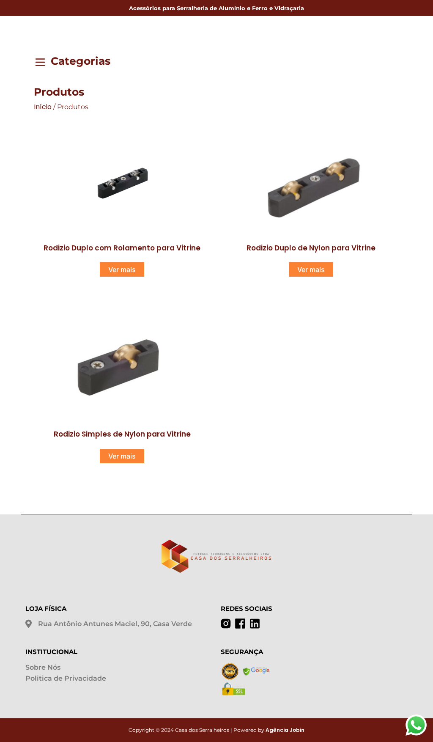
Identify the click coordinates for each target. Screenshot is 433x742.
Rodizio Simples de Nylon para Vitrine (122, 434)
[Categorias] (40, 63)
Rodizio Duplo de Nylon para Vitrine (311, 248)
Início (43, 107)
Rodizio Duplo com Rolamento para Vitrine (122, 248)
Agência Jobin (285, 730)
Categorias (80, 61)
